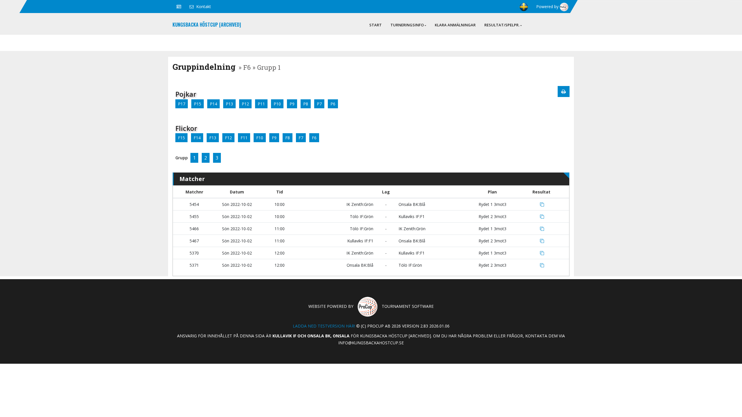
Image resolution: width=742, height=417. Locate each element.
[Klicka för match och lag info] (542, 204)
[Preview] (564, 91)
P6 (332, 104)
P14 (213, 104)
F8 (287, 137)
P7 (319, 104)
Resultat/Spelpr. (501, 25)
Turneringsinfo (407, 25)
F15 (181, 137)
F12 (228, 137)
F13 (212, 137)
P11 (261, 104)
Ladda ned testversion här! (324, 326)
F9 (274, 137)
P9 (292, 104)
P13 (229, 104)
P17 (181, 104)
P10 (277, 104)
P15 (197, 104)
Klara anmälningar (455, 25)
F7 (301, 137)
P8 (305, 104)
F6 (314, 137)
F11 (244, 137)
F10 (259, 137)
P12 (245, 104)
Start (375, 25)
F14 (197, 137)
